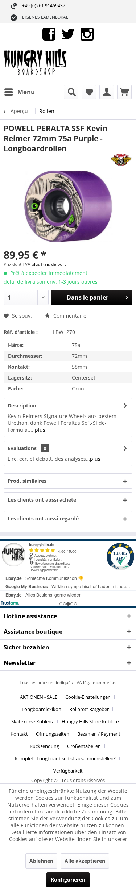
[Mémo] (89, 92)
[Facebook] (49, 33)
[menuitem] (19, 92)
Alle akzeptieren (85, 860)
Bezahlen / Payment (98, 734)
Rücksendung (44, 746)
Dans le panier (87, 297)
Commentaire (69, 315)
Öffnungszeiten (52, 734)
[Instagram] (87, 33)
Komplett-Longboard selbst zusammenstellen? (65, 758)
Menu (26, 92)
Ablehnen (41, 860)
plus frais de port (49, 264)
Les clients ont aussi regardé (43, 518)
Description (22, 405)
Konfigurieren (68, 879)
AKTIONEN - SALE (38, 697)
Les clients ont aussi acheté (42, 499)
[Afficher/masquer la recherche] (71, 92)
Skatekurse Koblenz (32, 721)
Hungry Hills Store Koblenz (90, 721)
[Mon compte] (106, 92)
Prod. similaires (27, 480)
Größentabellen (84, 746)
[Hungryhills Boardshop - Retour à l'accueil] (36, 65)
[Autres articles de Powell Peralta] (121, 160)
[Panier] (124, 92)
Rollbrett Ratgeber (89, 709)
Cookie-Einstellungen (88, 697)
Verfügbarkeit (68, 770)
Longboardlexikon (41, 709)
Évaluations (22, 448)
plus (40, 429)
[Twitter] (68, 33)
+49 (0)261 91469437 (43, 6)
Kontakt (19, 734)
